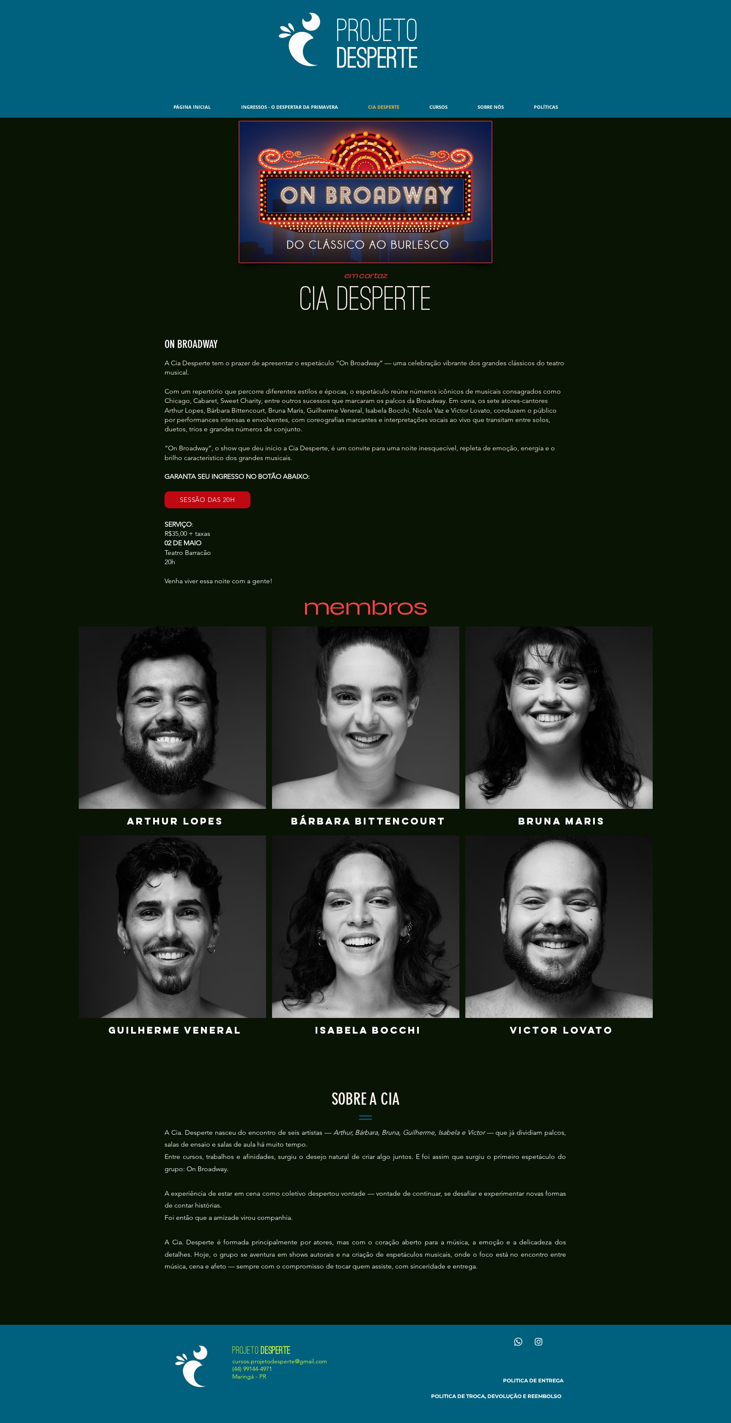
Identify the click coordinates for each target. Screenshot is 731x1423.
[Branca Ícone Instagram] (538, 1342)
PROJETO (377, 30)
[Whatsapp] (518, 1342)
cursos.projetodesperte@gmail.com (279, 1361)
